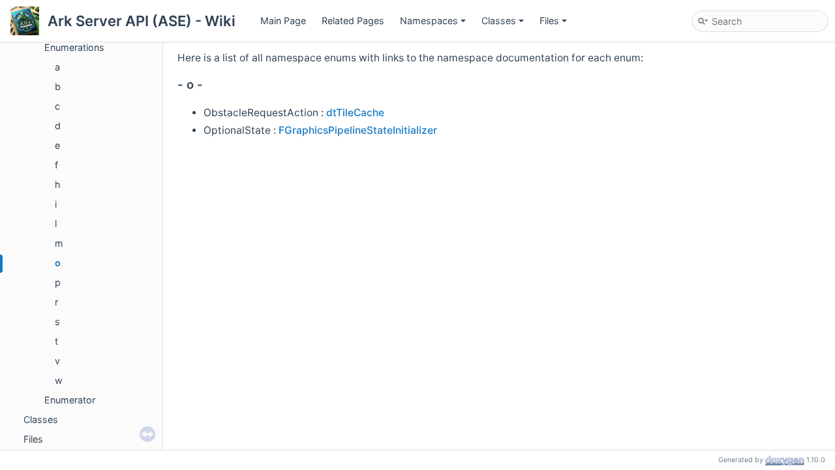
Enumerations (74, 47)
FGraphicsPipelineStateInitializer (358, 130)
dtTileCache (355, 112)
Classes (498, 20)
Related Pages (353, 20)
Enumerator (69, 399)
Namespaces (429, 20)
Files (549, 20)
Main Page (283, 20)
